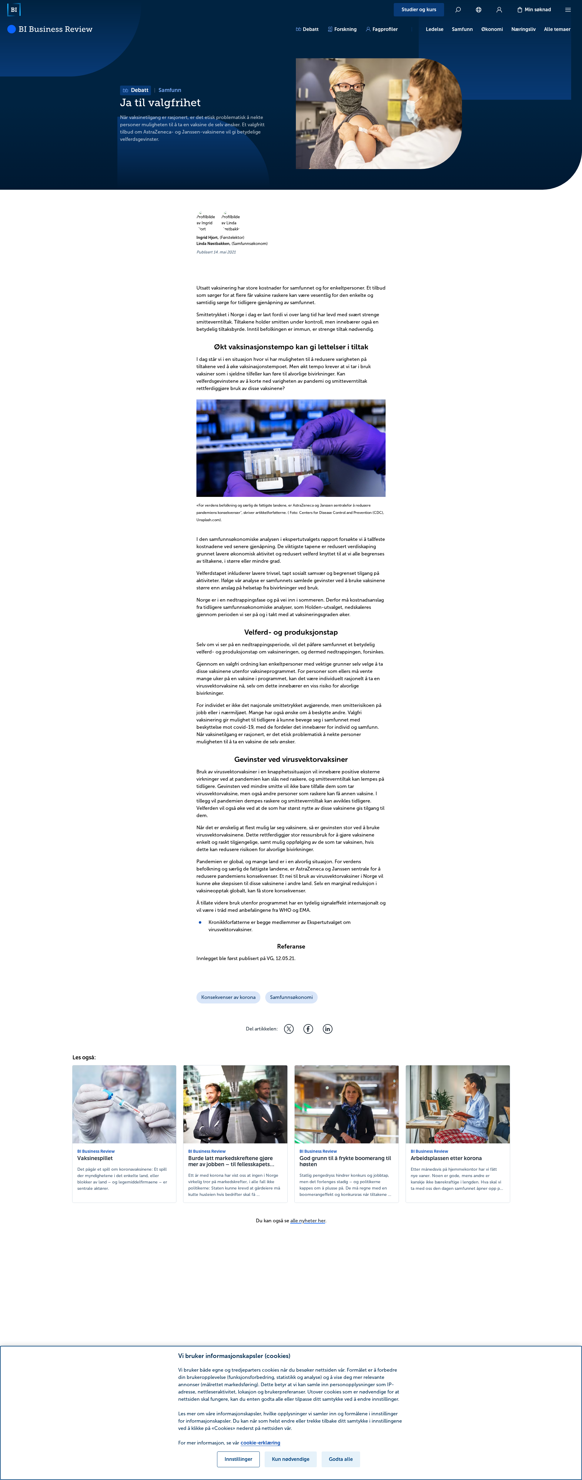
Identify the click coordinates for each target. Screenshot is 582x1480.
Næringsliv (523, 29)
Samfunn (462, 29)
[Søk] (458, 9)
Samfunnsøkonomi (291, 997)
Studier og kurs (419, 9)
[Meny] (568, 9)
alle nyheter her (307, 1220)
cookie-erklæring (260, 1442)
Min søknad (538, 9)
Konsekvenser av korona (228, 997)
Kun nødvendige (290, 1459)
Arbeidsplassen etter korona (446, 1158)
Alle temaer (557, 29)
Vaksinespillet (95, 1158)
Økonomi (492, 29)
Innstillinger (238, 1459)
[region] (291, 1413)
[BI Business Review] (49, 29)
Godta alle (341, 1459)
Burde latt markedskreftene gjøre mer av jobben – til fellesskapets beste (230, 1164)
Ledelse (434, 29)
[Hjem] (14, 9)
